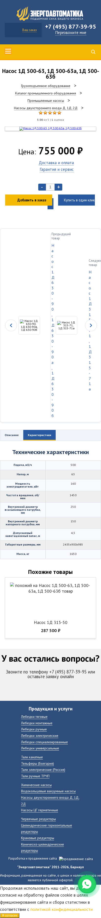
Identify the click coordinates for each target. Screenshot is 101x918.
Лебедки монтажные (36, 723)
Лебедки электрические (39, 735)
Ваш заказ (29, 30)
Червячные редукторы (38, 818)
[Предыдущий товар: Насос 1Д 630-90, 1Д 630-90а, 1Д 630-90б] (25, 325)
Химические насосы (36, 784)
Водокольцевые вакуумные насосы (48, 791)
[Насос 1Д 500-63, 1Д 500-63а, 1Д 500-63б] (41, 113)
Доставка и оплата (56, 162)
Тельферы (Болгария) (37, 763)
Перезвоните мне (70, 32)
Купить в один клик (79, 200)
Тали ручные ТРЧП (35, 776)
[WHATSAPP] (87, 884)
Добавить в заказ (31, 200)
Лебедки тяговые (34, 716)
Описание (12, 435)
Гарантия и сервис (57, 169)
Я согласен (9, 915)
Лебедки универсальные (40, 748)
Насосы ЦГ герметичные (39, 810)
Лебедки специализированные (44, 742)
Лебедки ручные (34, 729)
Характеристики (39, 435)
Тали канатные (32, 757)
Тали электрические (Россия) (43, 769)
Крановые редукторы (37, 837)
